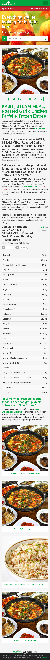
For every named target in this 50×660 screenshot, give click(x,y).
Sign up (45, 8)
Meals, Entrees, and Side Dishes (15, 243)
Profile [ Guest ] (9, 8)
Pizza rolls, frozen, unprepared (25, 529)
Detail (44, 658)
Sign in (36, 8)
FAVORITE (23, 247)
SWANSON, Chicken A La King (25, 640)
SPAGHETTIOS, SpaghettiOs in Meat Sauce (25, 473)
